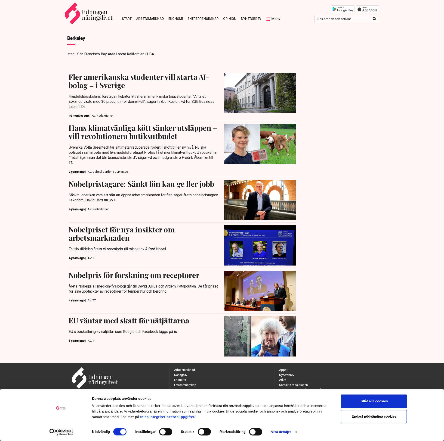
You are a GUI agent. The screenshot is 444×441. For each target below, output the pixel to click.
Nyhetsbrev (251, 19)
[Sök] (374, 19)
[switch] (165, 431)
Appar (283, 370)
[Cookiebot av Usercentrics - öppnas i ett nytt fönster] (61, 431)
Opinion (229, 19)
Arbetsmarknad (150, 19)
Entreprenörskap (203, 19)
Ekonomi (175, 19)
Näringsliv (180, 375)
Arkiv (282, 380)
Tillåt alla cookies (374, 401)
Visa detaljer (281, 432)
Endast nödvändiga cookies (374, 416)
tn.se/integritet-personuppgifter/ (168, 417)
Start (127, 19)
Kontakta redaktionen (293, 385)
